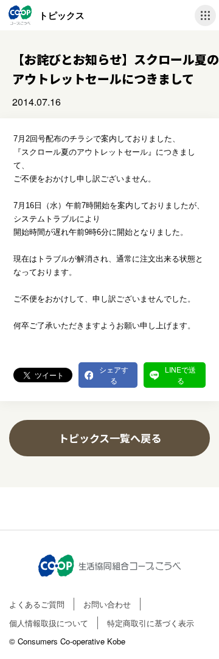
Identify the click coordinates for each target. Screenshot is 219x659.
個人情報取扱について (48, 623)
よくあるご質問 (36, 604)
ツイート (49, 375)
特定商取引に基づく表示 (150, 623)
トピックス (62, 15)
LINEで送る (180, 374)
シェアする (113, 374)
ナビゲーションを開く (205, 15)
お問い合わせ (107, 604)
